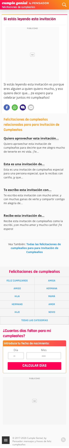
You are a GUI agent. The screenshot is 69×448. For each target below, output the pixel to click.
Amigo (17, 288)
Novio (51, 312)
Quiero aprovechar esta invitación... (31, 138)
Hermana (51, 288)
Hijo (17, 312)
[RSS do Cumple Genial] (63, 439)
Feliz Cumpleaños (17, 280)
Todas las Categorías (34, 320)
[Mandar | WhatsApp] (15, 107)
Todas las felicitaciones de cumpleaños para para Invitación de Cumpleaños (36, 248)
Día (16, 350)
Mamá (51, 296)
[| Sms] (23, 107)
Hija (17, 296)
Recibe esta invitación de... (24, 216)
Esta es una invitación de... (24, 164)
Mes (44, 350)
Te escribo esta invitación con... (28, 190)
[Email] (31, 107)
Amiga (51, 280)
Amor (51, 304)
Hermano (17, 304)
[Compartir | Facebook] (7, 107)
